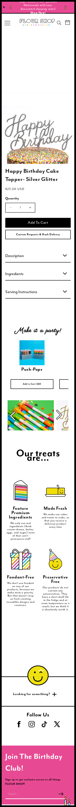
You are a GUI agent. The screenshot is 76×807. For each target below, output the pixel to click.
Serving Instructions (21, 292)
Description (14, 255)
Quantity (12, 198)
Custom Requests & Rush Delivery (38, 234)
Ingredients (14, 274)
